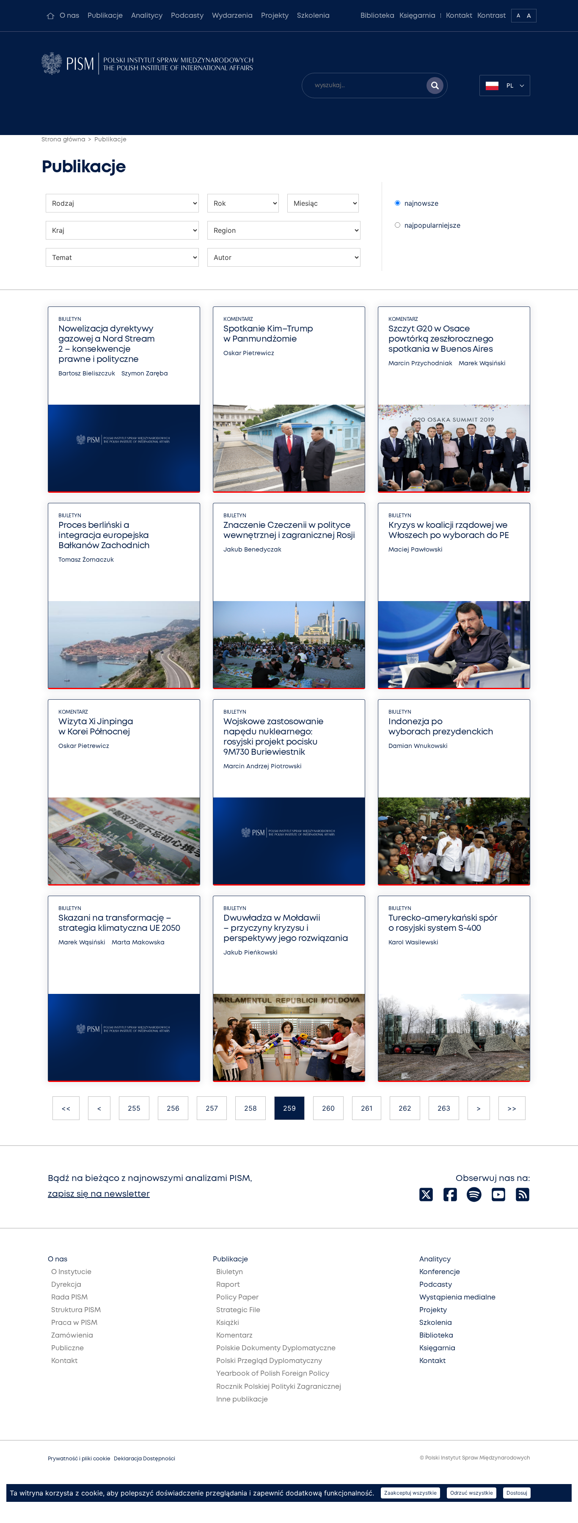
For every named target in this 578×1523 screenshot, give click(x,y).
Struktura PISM (76, 1310)
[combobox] (505, 85)
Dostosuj (516, 1493)
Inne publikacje (242, 1399)
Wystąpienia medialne (457, 1297)
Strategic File (238, 1310)
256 (173, 1108)
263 (444, 1108)
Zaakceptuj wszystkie (410, 1493)
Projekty (275, 16)
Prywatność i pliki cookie (79, 1459)
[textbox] (505, 85)
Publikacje (105, 16)
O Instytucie (71, 1272)
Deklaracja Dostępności (144, 1459)
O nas (69, 16)
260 (328, 1108)
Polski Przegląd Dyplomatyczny (269, 1361)
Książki (227, 1323)
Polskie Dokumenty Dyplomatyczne (276, 1348)
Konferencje (439, 1272)
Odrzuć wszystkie (471, 1493)
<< (66, 1108)
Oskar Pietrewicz (248, 353)
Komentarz (238, 319)
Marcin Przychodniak (420, 363)
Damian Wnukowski (418, 746)
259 (289, 1108)
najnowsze (421, 203)
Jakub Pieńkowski (250, 952)
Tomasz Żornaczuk (86, 560)
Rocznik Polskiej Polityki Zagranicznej (278, 1387)
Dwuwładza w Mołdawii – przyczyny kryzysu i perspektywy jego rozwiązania (285, 928)
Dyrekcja (66, 1285)
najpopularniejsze (432, 225)
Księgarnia (417, 16)
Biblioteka (377, 16)
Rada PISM (69, 1297)
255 (134, 1108)
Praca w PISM (74, 1323)
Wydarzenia (232, 16)
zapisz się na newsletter (99, 1194)
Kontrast (491, 16)
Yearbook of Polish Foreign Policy (272, 1374)
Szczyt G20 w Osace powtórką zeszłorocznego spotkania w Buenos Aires (440, 339)
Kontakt (459, 16)
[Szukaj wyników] (435, 85)
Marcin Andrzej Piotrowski (262, 766)
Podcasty (187, 16)
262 (405, 1108)
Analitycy (146, 16)
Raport (228, 1285)
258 (250, 1108)
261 (366, 1108)
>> (512, 1108)
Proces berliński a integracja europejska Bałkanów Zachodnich (104, 535)
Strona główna (63, 139)
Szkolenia (313, 16)
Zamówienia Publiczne (72, 1342)
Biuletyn (69, 319)
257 (212, 1108)
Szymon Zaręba (144, 373)
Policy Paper (237, 1297)
